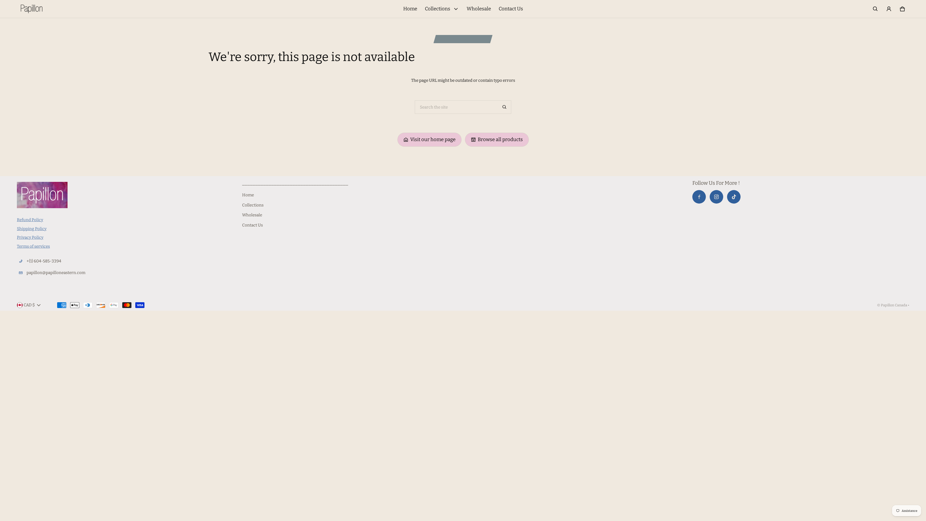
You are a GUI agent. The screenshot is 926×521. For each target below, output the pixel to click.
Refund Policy (30, 219)
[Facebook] (699, 197)
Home (410, 9)
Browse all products (500, 139)
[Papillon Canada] (31, 9)
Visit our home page (433, 139)
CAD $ (29, 305)
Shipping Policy (32, 228)
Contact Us (511, 9)
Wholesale (479, 9)
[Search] (504, 107)
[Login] (889, 9)
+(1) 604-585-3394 (44, 261)
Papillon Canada (894, 305)
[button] (875, 9)
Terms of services (33, 246)
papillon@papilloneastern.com (56, 272)
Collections (437, 9)
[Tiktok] (734, 197)
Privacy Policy (30, 237)
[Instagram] (716, 197)
